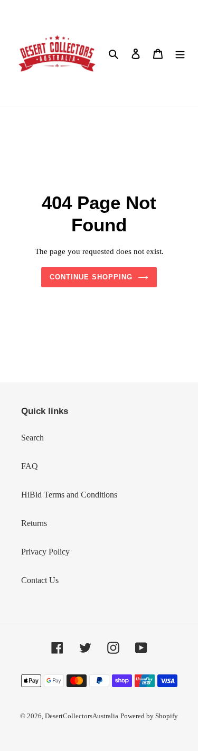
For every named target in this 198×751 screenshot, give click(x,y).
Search (32, 437)
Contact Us (40, 580)
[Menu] (180, 53)
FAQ (29, 466)
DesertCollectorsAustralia (81, 716)
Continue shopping (91, 277)
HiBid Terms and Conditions (69, 494)
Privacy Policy (45, 551)
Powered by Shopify (149, 716)
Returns (34, 523)
